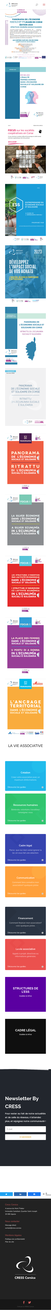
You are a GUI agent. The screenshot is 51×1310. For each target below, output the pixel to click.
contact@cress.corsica (13, 1228)
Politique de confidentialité (15, 1239)
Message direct (10, 1225)
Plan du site (9, 1242)
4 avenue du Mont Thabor (14, 1208)
